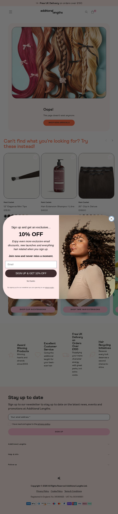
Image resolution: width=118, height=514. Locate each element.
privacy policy (49, 287)
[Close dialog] (111, 218)
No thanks (31, 281)
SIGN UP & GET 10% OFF (31, 273)
